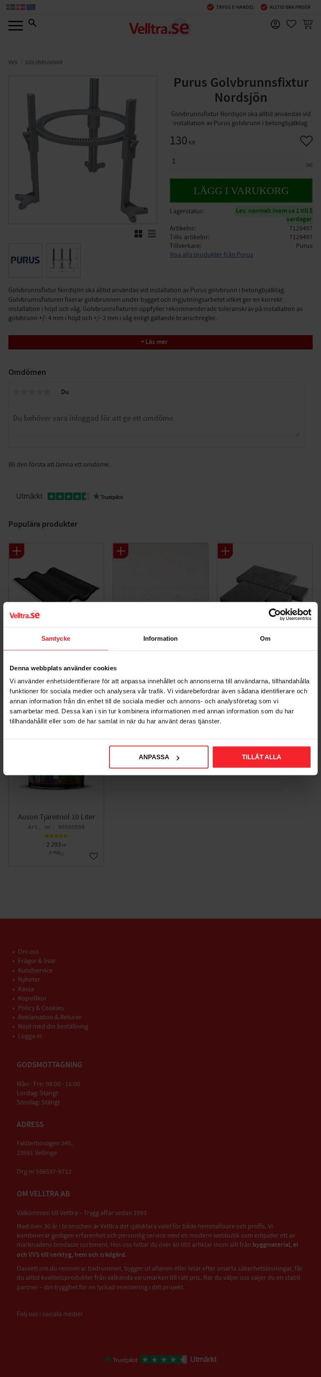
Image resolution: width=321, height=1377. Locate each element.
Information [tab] (160, 638)
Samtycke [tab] (55, 638)
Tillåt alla (261, 757)
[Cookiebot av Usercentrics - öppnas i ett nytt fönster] (274, 614)
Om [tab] (265, 638)
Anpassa (154, 757)
